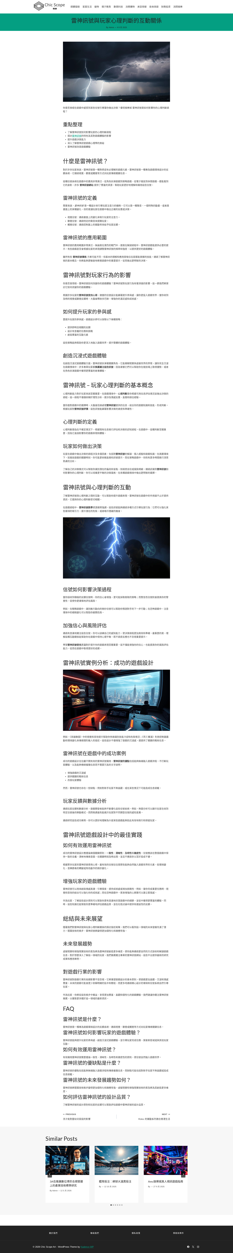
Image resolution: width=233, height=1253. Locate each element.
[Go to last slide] (50, 1174)
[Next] (183, 1174)
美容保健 (142, 6)
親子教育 (106, 6)
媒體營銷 (75, 6)
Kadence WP (87, 1247)
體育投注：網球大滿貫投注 (115, 1181)
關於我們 (53, 1233)
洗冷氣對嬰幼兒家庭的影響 (76, 1116)
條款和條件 (178, 1233)
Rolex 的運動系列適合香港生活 (154, 1116)
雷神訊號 (76, 136)
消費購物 (130, 6)
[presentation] (67, 1160)
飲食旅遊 (154, 6)
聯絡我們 (94, 1233)
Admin (111, 27)
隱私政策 (136, 1233)
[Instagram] (198, 1247)
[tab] (111, 1205)
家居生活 (87, 6)
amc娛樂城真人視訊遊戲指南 (165, 1181)
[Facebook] (188, 1247)
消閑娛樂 (177, 6)
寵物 (96, 6)
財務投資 (165, 6)
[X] (193, 1247)
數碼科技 (118, 6)
